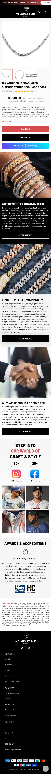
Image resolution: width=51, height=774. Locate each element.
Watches (8, 665)
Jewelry (8, 659)
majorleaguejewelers (21, 769)
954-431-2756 (10, 744)
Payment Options (12, 693)
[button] (5, 12)
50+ (16, 463)
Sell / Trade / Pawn (12, 681)
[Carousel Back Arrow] (4, 554)
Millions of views (16, 467)
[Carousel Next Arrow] (46, 554)
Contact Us (9, 733)
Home (7, 727)
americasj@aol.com (13, 749)
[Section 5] (16, 91)
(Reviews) (33, 91)
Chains (7, 670)
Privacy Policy (10, 715)
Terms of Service (12, 710)
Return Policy (10, 704)
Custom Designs (11, 676)
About (7, 738)
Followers (16, 481)
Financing (9, 699)
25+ (35, 463)
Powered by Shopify (35, 769)
